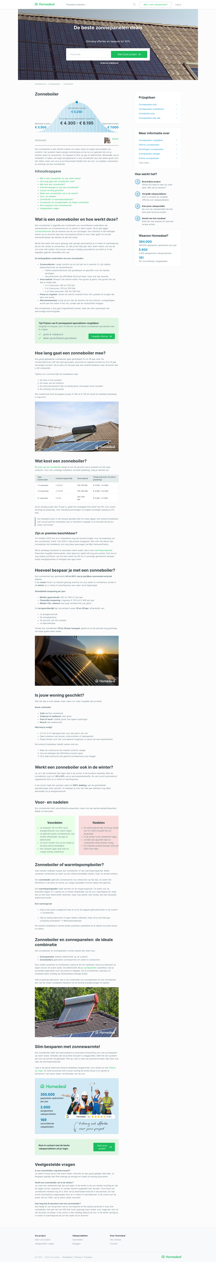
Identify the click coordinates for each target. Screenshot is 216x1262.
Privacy (78, 1257)
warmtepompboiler (103, 550)
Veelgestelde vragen (49, 208)
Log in (178, 4)
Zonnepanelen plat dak (149, 118)
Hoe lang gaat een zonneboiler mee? (57, 181)
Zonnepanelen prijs (148, 104)
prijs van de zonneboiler (49, 467)
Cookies (88, 1257)
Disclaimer (67, 1257)
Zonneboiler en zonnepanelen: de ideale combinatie (64, 202)
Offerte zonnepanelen (149, 144)
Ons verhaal (115, 1239)
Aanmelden (77, 1239)
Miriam (115, 139)
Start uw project (42, 1239)
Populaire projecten (75, 4)
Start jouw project (127, 54)
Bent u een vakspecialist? (156, 4)
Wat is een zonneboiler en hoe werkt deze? (60, 178)
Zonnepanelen (54, 84)
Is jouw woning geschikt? (52, 190)
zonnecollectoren (43, 231)
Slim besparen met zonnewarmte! (56, 205)
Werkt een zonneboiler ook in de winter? (59, 193)
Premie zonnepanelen (149, 158)
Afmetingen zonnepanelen (151, 149)
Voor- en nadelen (48, 196)
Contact (114, 1243)
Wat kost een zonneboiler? (52, 184)
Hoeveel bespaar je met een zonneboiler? (59, 187)
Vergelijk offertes (100, 336)
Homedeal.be (40, 84)
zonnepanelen (89, 967)
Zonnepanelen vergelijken (151, 140)
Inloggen (76, 1243)
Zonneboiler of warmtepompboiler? (56, 199)
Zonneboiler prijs (147, 113)
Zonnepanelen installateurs (151, 109)
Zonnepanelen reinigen (149, 153)
